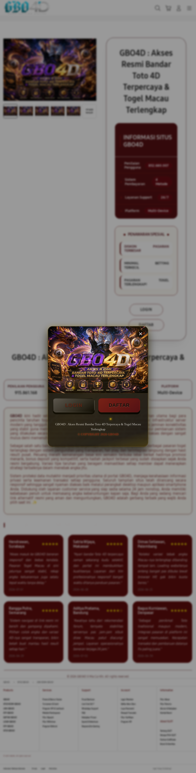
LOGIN (73, 405)
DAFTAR (119, 405)
